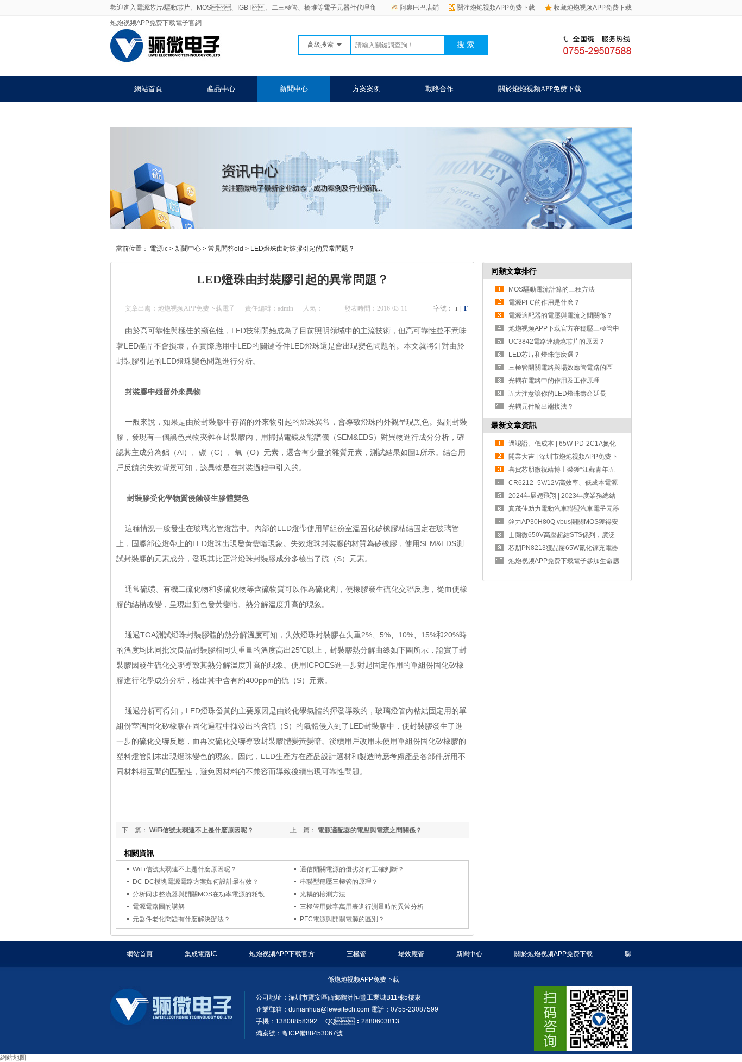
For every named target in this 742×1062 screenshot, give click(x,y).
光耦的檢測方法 (322, 894)
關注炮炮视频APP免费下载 (496, 7)
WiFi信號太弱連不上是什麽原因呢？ (201, 830)
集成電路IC (201, 954)
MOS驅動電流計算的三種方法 (551, 289)
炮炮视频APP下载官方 (282, 954)
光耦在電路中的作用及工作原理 (554, 380)
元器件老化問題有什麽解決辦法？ (181, 919)
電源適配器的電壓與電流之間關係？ (560, 315)
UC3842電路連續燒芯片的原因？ (556, 341)
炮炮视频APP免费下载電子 (196, 308)
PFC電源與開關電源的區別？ (342, 919)
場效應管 (411, 954)
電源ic (159, 248)
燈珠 (307, 422)
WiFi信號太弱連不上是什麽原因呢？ (185, 869)
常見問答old (225, 248)
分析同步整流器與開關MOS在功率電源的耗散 (199, 894)
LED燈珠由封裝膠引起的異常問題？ (302, 248)
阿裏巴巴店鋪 (419, 7)
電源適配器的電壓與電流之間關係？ (369, 830)
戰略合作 (439, 89)
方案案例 (367, 89)
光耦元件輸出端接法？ (541, 406)
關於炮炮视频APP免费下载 (539, 89)
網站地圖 (13, 1057)
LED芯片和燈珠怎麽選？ (544, 354)
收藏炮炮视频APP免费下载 (593, 7)
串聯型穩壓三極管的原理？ (339, 882)
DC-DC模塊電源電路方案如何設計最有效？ (196, 882)
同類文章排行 (514, 271)
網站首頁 (148, 89)
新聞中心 (294, 89)
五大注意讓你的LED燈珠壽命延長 (557, 393)
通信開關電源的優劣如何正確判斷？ (352, 869)
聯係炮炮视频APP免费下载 (175, 114)
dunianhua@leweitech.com (328, 1009)
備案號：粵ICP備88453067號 (299, 1033)
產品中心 (221, 89)
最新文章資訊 (514, 425)
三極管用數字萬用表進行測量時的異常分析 (362, 907)
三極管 (356, 954)
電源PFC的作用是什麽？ (544, 302)
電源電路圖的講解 (159, 907)
